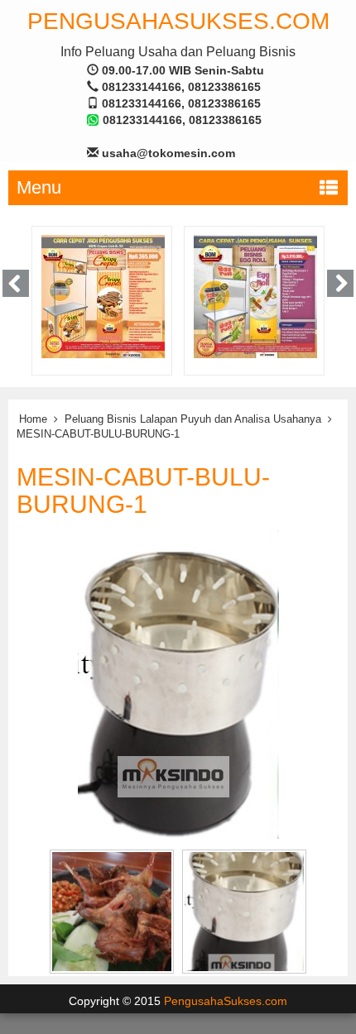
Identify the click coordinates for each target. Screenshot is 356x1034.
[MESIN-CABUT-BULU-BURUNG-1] (178, 683)
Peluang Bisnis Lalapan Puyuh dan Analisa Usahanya (193, 419)
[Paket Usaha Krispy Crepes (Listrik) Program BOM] (103, 296)
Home (33, 419)
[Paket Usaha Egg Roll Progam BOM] (255, 296)
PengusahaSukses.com (178, 21)
